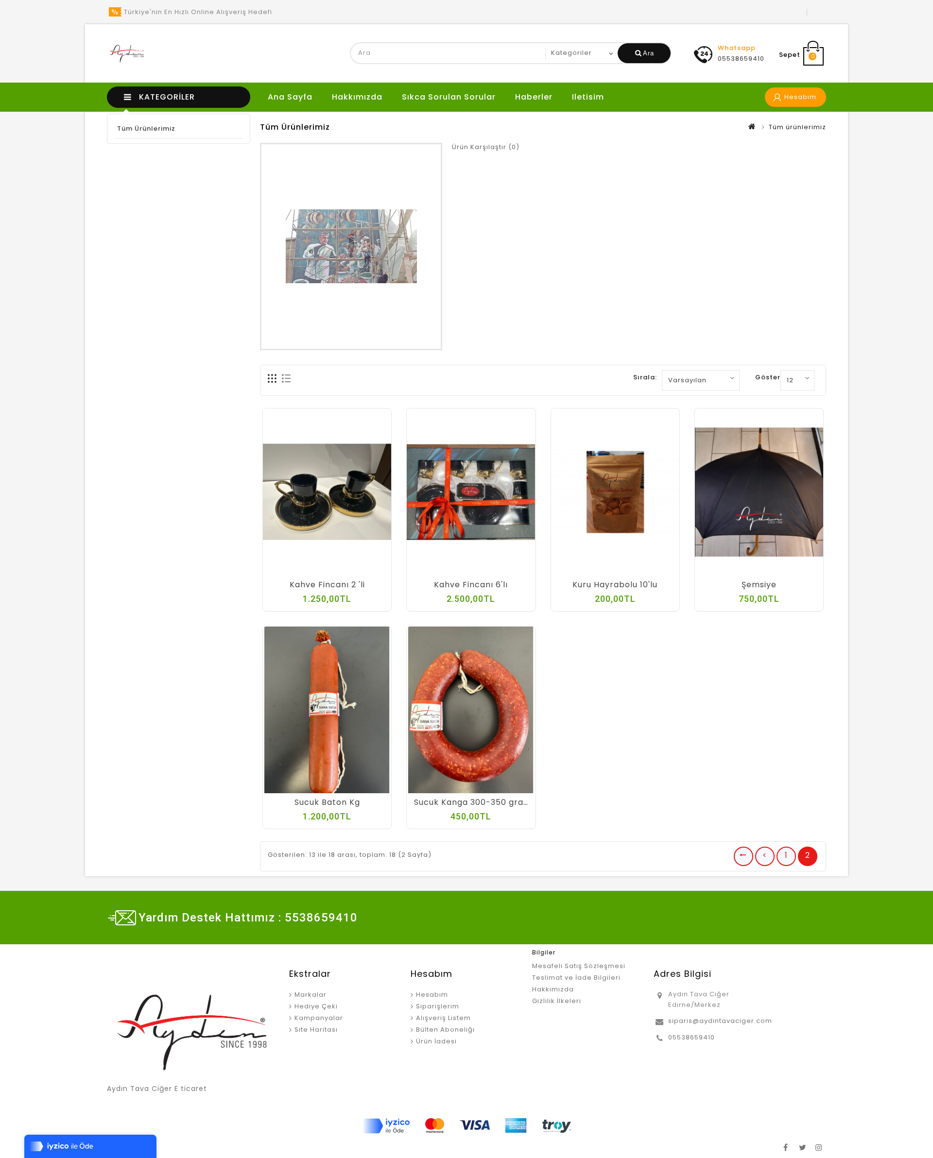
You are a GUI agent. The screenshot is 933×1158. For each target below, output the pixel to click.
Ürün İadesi (436, 1041)
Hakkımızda (357, 96)
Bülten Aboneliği (445, 1029)
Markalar (310, 994)
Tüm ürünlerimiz (146, 128)
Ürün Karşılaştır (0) (485, 147)
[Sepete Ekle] (298, 570)
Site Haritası (316, 1029)
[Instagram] (819, 1146)
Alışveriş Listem (443, 1017)
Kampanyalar (318, 1017)
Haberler (534, 96)
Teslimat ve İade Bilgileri (576, 977)
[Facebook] (785, 1146)
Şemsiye (759, 584)
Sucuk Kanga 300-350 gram (473, 802)
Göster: (768, 377)
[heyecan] (802, 1146)
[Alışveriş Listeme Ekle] (317, 570)
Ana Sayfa (290, 96)
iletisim (588, 96)
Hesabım (432, 994)
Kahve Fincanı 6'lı (471, 584)
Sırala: (645, 377)
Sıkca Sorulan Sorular (449, 96)
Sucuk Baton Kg (327, 802)
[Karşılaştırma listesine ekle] (337, 570)
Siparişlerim (437, 1006)
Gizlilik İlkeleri (556, 1000)
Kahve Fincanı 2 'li (327, 584)
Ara (648, 53)
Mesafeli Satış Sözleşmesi (578, 966)
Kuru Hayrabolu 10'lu (614, 584)
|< (743, 856)
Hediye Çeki (316, 1006)
